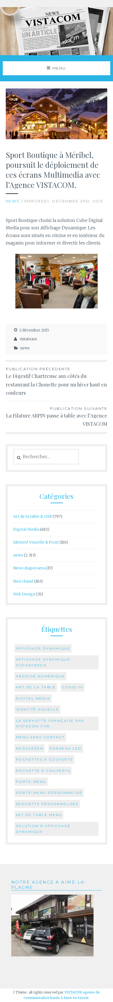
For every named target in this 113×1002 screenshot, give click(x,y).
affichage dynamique (43, 648)
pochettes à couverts (44, 759)
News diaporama (29, 568)
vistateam (28, 339)
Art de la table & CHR (32, 516)
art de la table (36, 687)
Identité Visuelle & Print (36, 542)
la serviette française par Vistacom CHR (50, 723)
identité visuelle (37, 709)
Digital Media (26, 529)
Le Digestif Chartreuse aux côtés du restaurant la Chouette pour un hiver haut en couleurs (56, 381)
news (13, 201)
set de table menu (39, 815)
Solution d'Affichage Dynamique (43, 828)
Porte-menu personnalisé (49, 793)
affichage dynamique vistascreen (43, 662)
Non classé (23, 581)
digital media (33, 698)
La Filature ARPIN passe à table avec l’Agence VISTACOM (56, 416)
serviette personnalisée (47, 804)
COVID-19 (72, 687)
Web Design (24, 594)
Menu (59, 68)
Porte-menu (31, 782)
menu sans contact (40, 737)
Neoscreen (30, 748)
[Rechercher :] (46, 456)
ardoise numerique (40, 676)
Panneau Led (66, 748)
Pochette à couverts (43, 771)
